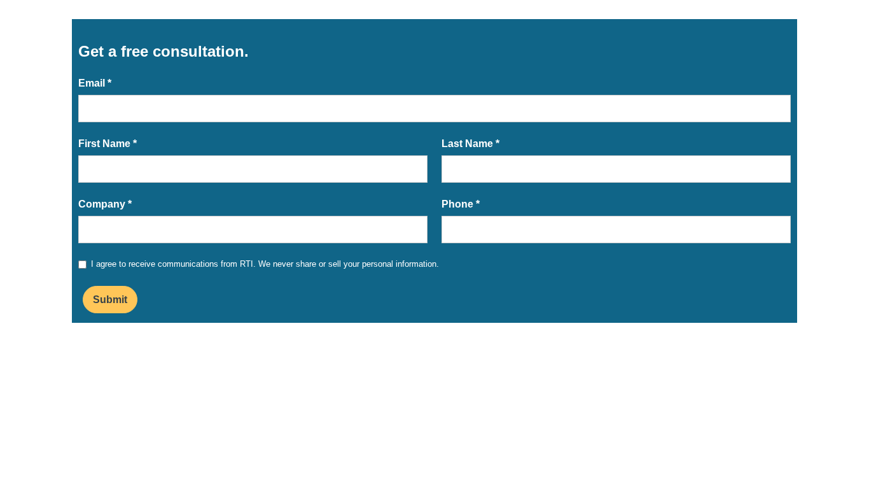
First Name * (107, 143)
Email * (94, 83)
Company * (105, 204)
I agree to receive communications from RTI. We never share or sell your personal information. (265, 264)
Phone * (460, 204)
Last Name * (470, 143)
